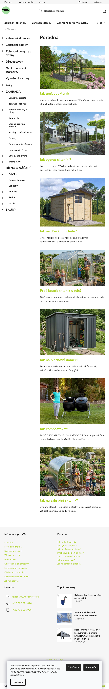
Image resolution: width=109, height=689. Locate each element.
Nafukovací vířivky (18, 150)
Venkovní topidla (17, 97)
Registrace (97, 2)
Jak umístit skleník (54, 93)
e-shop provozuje (54, 659)
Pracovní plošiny (17, 180)
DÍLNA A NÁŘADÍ (18, 168)
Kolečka (13, 191)
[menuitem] (15, 23)
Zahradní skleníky (18, 38)
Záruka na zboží (12, 555)
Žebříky (13, 174)
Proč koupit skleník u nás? (60, 290)
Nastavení (18, 682)
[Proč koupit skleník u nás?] (72, 269)
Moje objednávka (26, 2)
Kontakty (8, 2)
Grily (9, 85)
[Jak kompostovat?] (72, 402)
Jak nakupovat (11, 580)
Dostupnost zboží (13, 551)
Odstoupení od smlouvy (16, 563)
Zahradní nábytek (18, 103)
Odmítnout (73, 667)
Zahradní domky (17, 45)
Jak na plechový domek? (59, 360)
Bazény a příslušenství (20, 132)
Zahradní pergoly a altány (19, 53)
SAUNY (11, 210)
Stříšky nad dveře (18, 155)
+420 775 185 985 (21, 609)
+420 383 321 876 (21, 603)
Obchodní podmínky (14, 572)
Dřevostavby (14, 62)
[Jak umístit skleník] (72, 69)
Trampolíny (14, 161)
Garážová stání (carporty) (16, 70)
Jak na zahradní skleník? (59, 500)
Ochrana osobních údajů (16, 576)
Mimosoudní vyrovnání (15, 568)
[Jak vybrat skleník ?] (72, 135)
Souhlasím (91, 667)
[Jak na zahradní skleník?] (72, 473)
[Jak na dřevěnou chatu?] (72, 203)
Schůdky (13, 185)
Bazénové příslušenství (20, 144)
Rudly (12, 197)
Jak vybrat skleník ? (55, 159)
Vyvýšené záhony (18, 78)
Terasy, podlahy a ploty (18, 111)
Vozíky (12, 203)
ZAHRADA (13, 92)
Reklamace (10, 559)
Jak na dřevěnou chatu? (58, 231)
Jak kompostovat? (54, 429)
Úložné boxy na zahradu (17, 125)
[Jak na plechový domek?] (72, 333)
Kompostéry (15, 118)
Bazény (12, 138)
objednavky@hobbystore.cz (25, 596)
